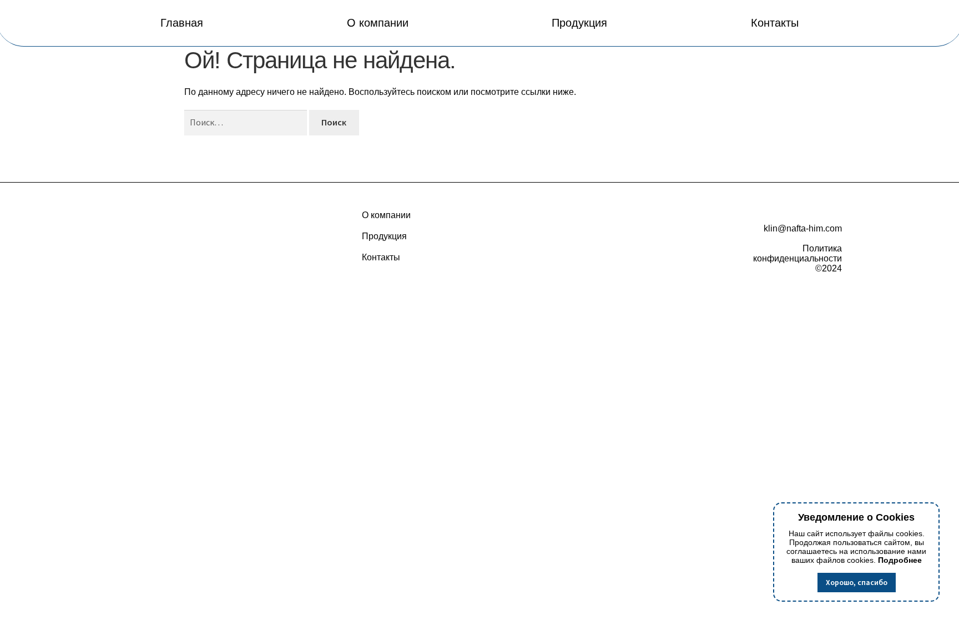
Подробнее (900, 560)
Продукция (579, 23)
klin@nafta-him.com (803, 228)
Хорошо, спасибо (856, 582)
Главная (181, 23)
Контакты (775, 23)
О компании (377, 23)
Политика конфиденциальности (797, 253)
